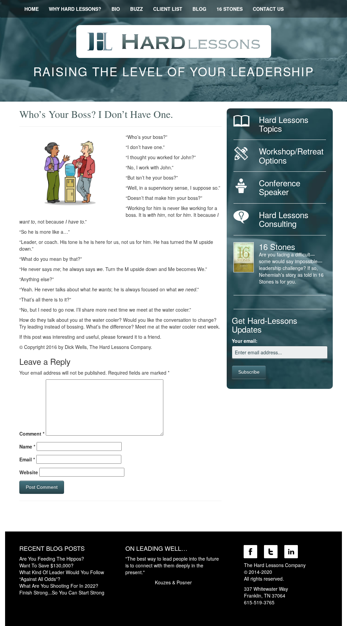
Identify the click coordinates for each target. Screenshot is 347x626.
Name (27, 446)
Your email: (245, 340)
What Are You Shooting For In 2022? (58, 585)
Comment (31, 433)
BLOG (199, 8)
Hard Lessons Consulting (283, 219)
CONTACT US (268, 8)
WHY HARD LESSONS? (75, 8)
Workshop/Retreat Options (291, 155)
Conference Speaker (279, 187)
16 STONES (230, 8)
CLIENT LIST (167, 8)
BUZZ (136, 8)
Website (28, 472)
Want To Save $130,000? (46, 565)
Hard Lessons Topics (283, 123)
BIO (115, 8)
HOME (31, 8)
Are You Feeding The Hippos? (51, 558)
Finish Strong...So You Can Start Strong (61, 592)
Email (27, 459)
